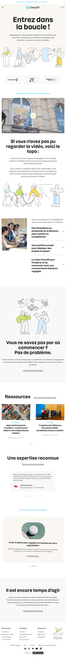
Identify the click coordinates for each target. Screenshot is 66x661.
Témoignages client (25, 634)
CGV (25, 645)
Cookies (32, 645)
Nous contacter (24, 639)
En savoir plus (33, 556)
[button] (62, 7)
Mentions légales (15, 645)
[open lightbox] (33, 115)
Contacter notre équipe (33, 370)
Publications (41, 634)
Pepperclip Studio (50, 645)
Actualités (41, 632)
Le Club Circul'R (6, 637)
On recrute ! (23, 637)
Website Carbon (38, 653)
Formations (5, 632)
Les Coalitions (6, 639)
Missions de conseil (8, 634)
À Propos (22, 632)
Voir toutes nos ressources (45, 397)
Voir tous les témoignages (33, 464)
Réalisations (41, 637)
